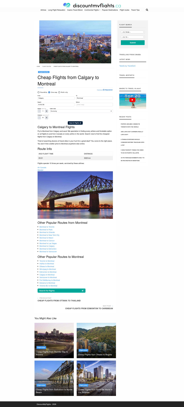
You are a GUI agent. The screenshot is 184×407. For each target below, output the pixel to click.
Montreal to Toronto (46, 226)
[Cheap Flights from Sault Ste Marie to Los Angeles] (96, 378)
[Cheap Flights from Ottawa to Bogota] (96, 340)
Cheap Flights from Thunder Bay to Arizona (52, 353)
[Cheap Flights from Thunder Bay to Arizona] (54, 340)
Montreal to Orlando (47, 232)
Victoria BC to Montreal (48, 285)
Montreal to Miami (46, 237)
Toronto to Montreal (46, 261)
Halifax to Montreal (46, 263)
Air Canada (42, 167)
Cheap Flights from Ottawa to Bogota (95, 354)
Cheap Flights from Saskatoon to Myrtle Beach (54, 391)
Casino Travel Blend (75, 10)
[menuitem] (43, 9)
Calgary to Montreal (47, 274)
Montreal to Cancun (47, 240)
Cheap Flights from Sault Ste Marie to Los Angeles (95, 391)
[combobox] (133, 32)
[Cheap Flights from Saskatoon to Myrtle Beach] (54, 378)
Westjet (40, 170)
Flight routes (124, 10)
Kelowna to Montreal (47, 283)
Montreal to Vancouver (48, 251)
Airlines (43, 10)
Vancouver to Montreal (48, 277)
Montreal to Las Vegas (48, 243)
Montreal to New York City (49, 235)
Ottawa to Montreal (46, 266)
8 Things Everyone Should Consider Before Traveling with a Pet (132, 142)
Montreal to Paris (45, 229)
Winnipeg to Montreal (47, 269)
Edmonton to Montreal (47, 272)
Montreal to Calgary (47, 246)
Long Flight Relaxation (56, 10)
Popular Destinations (110, 10)
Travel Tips (135, 10)
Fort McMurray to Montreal (49, 280)
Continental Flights (91, 10)
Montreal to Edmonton (47, 248)
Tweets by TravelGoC (127, 65)
